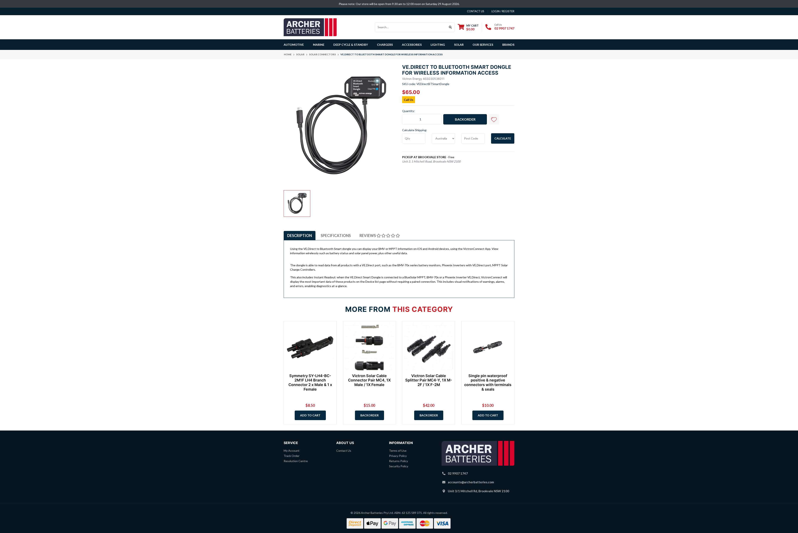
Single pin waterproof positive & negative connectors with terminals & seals (487, 382)
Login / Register (502, 11)
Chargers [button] (385, 44)
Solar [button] (459, 44)
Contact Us (343, 450)
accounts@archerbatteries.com (471, 482)
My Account (291, 450)
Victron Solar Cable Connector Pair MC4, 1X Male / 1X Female (369, 380)
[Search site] (450, 27)
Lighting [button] (438, 44)
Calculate (502, 138)
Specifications (336, 235)
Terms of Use (397, 450)
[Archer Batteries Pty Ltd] (310, 27)
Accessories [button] (412, 44)
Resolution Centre (296, 461)
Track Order (291, 456)
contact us (475, 11)
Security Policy (398, 466)
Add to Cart (310, 415)
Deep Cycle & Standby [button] (350, 44)
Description (299, 235)
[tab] (299, 235)
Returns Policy (398, 461)
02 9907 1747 (504, 28)
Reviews (368, 235)
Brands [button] (508, 44)
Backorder (465, 119)
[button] (494, 119)
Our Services (483, 44)
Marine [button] (318, 44)
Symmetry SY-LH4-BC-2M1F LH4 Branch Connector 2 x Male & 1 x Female (310, 382)
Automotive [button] (294, 44)
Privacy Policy (398, 456)
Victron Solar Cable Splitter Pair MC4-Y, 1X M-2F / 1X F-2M (428, 380)
